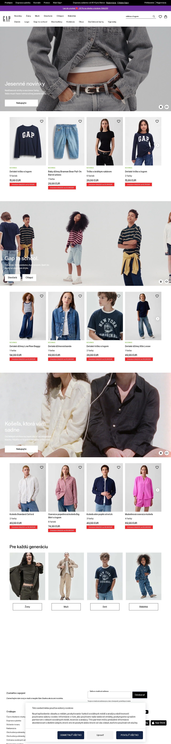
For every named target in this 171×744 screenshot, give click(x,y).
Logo (27, 22)
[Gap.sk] (6, 19)
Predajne (8, 3)
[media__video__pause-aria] (161, 107)
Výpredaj (112, 22)
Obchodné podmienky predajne (19, 736)
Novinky (18, 16)
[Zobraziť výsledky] (154, 16)
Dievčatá (48, 16)
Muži (37, 16)
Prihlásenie (149, 3)
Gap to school (40, 22)
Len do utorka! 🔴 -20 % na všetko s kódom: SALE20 (85, 8)
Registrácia (111, 3)
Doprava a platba (23, 3)
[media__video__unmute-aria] (167, 107)
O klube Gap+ (123, 3)
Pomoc (47, 3)
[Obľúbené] (160, 16)
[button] (157, 145)
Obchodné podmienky (15, 732)
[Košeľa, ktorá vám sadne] (85, 415)
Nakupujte (21, 103)
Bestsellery (56, 22)
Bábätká (72, 16)
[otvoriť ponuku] (23, 16)
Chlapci (60, 16)
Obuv (81, 22)
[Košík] (165, 16)
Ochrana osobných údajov (17, 740)
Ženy (28, 16)
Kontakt (37, 3)
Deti (105, 607)
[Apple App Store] (159, 723)
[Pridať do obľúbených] (42, 121)
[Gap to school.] (85, 243)
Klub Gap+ (57, 3)
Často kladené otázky (15, 717)
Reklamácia (11, 728)
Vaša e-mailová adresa (99, 691)
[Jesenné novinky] (85, 69)
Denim (17, 22)
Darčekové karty (96, 22)
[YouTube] (146, 712)
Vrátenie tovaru (13, 724)
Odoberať (140, 695)
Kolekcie (71, 22)
